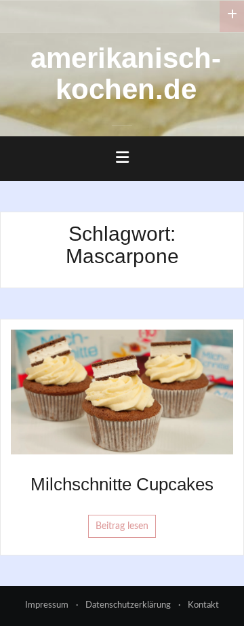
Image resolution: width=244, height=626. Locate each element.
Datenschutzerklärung (128, 605)
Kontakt (203, 605)
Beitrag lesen (122, 526)
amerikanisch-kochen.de (125, 73)
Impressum (46, 605)
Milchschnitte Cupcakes (122, 484)
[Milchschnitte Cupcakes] (122, 391)
